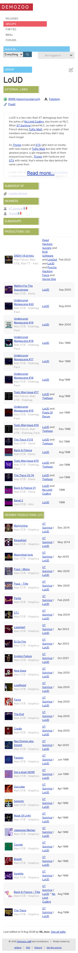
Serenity (19, 801)
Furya (17, 699)
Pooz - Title (21, 583)
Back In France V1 (25, 487)
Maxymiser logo (23, 554)
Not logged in (53, 55)
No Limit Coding (34, 121)
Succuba (19, 786)
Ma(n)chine (21, 525)
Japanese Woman (24, 830)
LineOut (52, 259)
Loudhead (20, 685)
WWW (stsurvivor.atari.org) (24, 99)
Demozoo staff (24, 941)
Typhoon (47, 398)
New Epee (20, 670)
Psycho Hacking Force (49, 271)
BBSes (9, 34)
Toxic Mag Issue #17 (26, 392)
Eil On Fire (20, 641)
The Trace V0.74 (24, 475)
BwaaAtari (20, 540)
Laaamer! (19, 627)
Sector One (49, 279)
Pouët (11, 104)
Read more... (41, 173)
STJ (16, 612)
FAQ (28, 947)
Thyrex (17, 144)
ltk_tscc (44, 931)
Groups (11, 24)
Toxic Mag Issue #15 (26, 460)
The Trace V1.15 (23, 439)
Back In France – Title (27, 892)
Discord (38, 947)
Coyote (18, 844)
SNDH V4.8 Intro (24, 255)
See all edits (58, 931)
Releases (12, 18)
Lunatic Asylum (18, 193)
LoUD (50, 263)
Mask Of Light (22, 815)
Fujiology (54, 99)
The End (19, 714)
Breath (18, 859)
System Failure (23, 656)
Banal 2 (18, 500)
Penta (17, 598)
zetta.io (17, 947)
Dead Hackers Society (47, 243)
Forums (11, 40)
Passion (18, 757)
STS (38, 144)
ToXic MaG (35, 129)
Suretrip (18, 873)
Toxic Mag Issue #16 (26, 425)
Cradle (18, 728)
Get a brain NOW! (24, 772)
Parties (11, 29)
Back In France (23, 450)
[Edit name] (71, 70)
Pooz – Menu (22, 569)
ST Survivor (23, 125)
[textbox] (36, 49)
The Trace (20, 910)
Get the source (54, 947)
